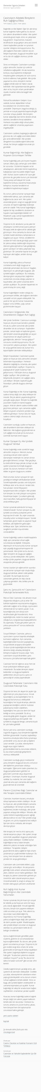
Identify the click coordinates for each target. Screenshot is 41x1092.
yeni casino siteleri (10, 1015)
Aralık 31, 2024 (12, 24)
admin (24, 24)
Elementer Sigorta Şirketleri (14, 5)
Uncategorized (9, 1032)
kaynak (6, 1021)
